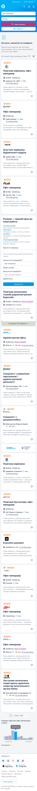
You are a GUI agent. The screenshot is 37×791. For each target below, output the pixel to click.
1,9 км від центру (27, 345)
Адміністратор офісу (14, 337)
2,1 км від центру (25, 547)
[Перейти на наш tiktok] (23, 761)
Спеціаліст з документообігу (12, 418)
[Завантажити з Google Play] (21, 766)
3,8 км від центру (12, 388)
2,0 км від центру (21, 695)
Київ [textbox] (6, 19)
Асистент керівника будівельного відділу (14, 151)
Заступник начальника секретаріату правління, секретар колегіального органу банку (16, 684)
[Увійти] (34, 7)
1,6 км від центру (12, 473)
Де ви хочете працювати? (12, 271)
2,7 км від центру (12, 514)
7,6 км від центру (12, 197)
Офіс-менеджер (12, 111)
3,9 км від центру (12, 83)
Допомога (18, 774)
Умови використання (8, 776)
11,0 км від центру (12, 159)
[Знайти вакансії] (24, 7)
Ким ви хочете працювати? (12, 260)
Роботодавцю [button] (8, 782)
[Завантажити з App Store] (7, 766)
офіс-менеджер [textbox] (7, 13)
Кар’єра (27, 771)
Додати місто (8, 278)
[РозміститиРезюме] (29, 7)
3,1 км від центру (12, 121)
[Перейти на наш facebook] (3, 761)
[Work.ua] (3, 6)
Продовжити (18, 284)
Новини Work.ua (7, 774)
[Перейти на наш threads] (8, 761)
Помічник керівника (14, 464)
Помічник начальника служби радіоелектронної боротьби (17, 295)
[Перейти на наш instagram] (13, 761)
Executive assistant (13, 543)
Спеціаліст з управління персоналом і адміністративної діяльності (16, 377)
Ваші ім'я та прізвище (10, 248)
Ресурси (4, 771)
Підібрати (19, 29)
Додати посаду (8, 267)
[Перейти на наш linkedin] (18, 761)
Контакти (12, 771)
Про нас (20, 771)
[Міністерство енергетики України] (26, 448)
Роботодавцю (28, 2)
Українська (5, 756)
